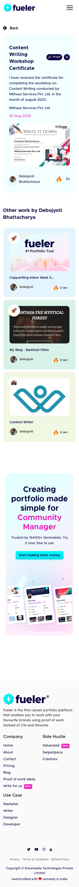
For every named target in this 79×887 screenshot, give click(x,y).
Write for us (17, 786)
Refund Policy (60, 859)
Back (12, 28)
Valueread (55, 745)
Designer (10, 817)
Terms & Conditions (35, 859)
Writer (8, 811)
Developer (11, 824)
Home (8, 745)
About (8, 752)
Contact (9, 759)
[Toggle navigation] (69, 8)
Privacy (15, 859)
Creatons (50, 759)
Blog (7, 772)
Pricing (9, 766)
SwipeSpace (53, 752)
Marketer (10, 804)
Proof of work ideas (19, 779)
